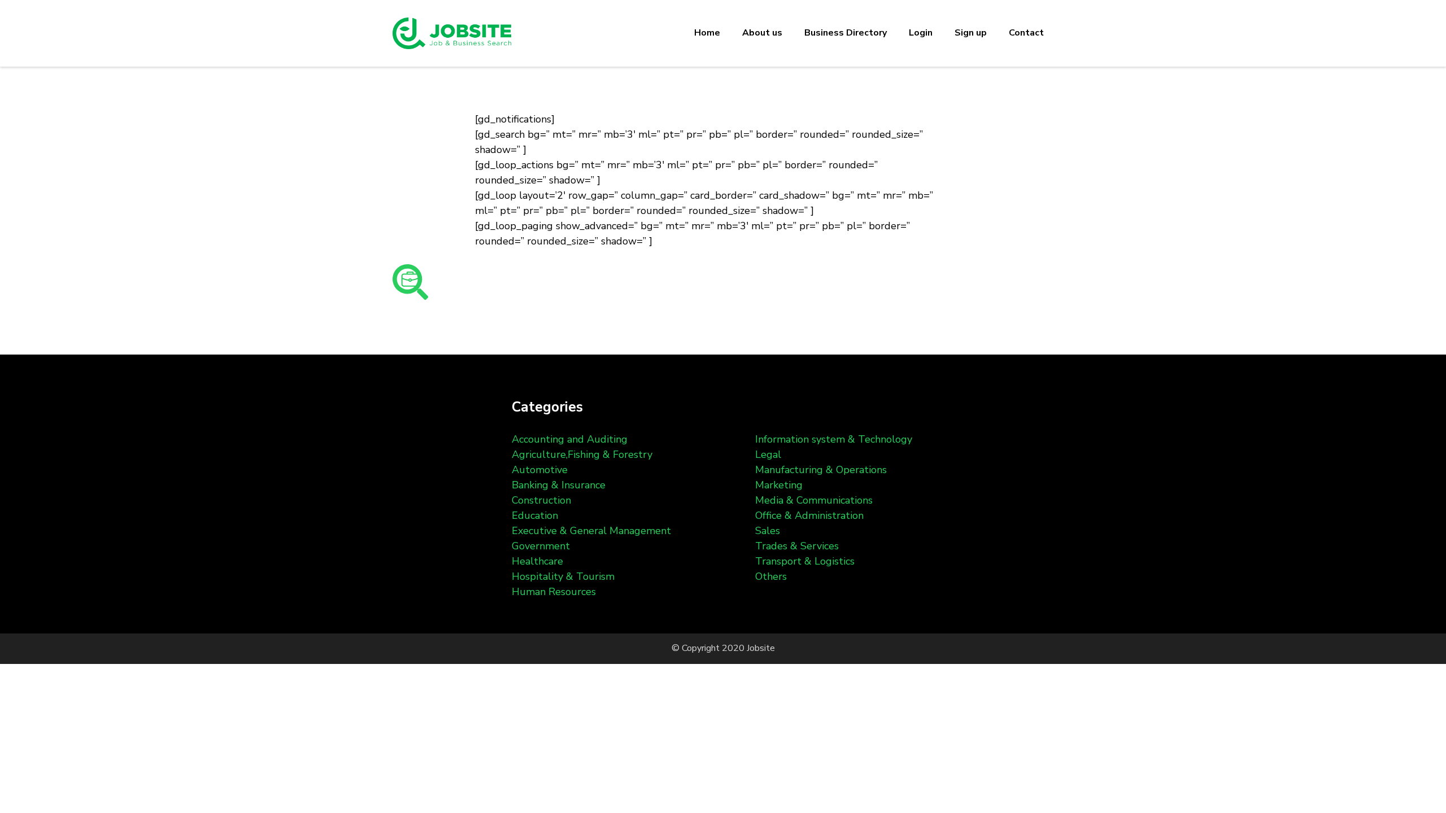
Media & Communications (814, 500)
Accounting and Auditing (570, 439)
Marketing (779, 485)
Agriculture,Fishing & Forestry (582, 454)
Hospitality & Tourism (563, 576)
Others (771, 576)
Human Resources (554, 591)
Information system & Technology (833, 439)
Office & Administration (809, 515)
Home (707, 33)
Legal (768, 454)
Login (921, 33)
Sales (767, 530)
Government (541, 546)
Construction (541, 500)
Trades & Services (797, 546)
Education (535, 515)
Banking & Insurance (559, 485)
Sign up (971, 33)
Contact (1026, 33)
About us (762, 33)
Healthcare (537, 561)
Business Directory (845, 33)
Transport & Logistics (805, 561)
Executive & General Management (591, 530)
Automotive (540, 470)
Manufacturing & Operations (821, 470)
